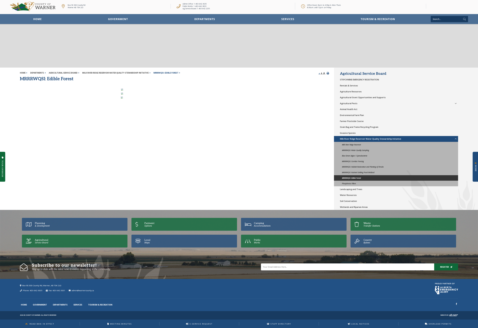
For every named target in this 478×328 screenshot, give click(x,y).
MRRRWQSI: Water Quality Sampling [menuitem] (355, 150)
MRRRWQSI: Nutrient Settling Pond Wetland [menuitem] (358, 172)
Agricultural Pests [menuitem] (348, 103)
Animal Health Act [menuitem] (348, 109)
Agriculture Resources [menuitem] (351, 91)
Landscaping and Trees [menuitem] (351, 189)
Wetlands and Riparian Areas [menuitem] (354, 207)
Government (40, 304)
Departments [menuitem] (204, 19)
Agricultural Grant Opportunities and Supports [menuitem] (363, 97)
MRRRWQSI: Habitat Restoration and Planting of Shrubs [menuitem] (363, 167)
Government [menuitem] (118, 19)
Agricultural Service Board (63, 73)
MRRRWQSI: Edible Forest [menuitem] (351, 178)
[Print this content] (328, 73)
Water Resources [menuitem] (348, 195)
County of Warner (32, 6)
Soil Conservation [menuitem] (348, 201)
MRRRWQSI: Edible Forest (165, 73)
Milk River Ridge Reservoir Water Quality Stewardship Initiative (115, 73)
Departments (37, 73)
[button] (455, 103)
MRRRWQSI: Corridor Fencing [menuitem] (353, 161)
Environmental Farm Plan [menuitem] (352, 115)
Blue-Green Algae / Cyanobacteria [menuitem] (354, 156)
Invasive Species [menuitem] (348, 133)
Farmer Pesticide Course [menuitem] (352, 121)
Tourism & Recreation (100, 304)
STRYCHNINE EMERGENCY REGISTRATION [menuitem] (359, 79)
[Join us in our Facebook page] (456, 303)
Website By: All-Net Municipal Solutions (453, 315)
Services (77, 304)
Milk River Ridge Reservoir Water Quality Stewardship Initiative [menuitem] (370, 138)
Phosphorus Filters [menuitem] (349, 183)
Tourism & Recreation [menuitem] (378, 19)
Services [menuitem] (287, 19)
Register (444, 267)
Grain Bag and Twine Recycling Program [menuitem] (359, 127)
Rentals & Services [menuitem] (349, 85)
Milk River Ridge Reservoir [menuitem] (351, 144)
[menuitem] (37, 19)
